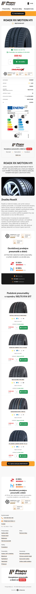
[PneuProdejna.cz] (8, 3)
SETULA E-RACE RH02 (18, 315)
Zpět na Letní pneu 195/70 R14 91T (19, 463)
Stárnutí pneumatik (6, 541)
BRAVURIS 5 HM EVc (18, 411)
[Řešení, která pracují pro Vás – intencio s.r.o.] (20, 590)
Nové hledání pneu (19, 13)
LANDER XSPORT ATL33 (18, 443)
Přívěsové (3, 564)
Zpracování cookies (24, 558)
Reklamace (4, 538)
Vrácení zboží (4, 535)
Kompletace (4, 547)
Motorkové (4, 556)
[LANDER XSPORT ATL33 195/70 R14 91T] (18, 436)
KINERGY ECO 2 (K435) (18, 347)
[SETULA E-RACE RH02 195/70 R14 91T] (18, 308)
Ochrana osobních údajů (25, 556)
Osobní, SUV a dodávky (7, 553)
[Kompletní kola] (18, 578)
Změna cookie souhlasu (25, 561)
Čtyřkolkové (4, 558)
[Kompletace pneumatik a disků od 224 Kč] (18, 149)
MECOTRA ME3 (18, 379)
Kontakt (3, 524)
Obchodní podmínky (24, 553)
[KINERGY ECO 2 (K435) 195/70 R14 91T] (18, 340)
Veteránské (4, 561)
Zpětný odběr (4, 533)
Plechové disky (17, 9)
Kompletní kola (29, 9)
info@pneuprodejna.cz (9, 521)
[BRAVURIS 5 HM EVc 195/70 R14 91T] (18, 404)
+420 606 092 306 (8, 517)
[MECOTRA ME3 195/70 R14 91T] (18, 372)
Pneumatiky (6, 9)
